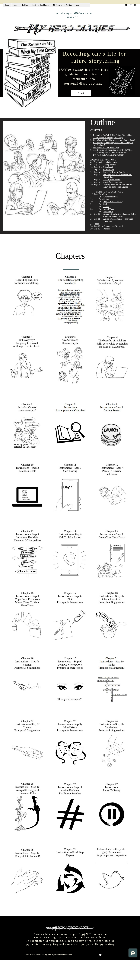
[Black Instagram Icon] (135, 5)
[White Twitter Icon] (100, 955)
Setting (106, 199)
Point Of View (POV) (112, 201)
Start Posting (108, 169)
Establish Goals (109, 167)
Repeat (106, 229)
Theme (106, 206)
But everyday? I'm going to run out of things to (113, 142)
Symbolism (108, 211)
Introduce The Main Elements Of (117, 174)
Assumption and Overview (105, 162)
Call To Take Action (111, 179)
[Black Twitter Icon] (126, 5)
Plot (105, 194)
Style (105, 204)
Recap (96, 224)
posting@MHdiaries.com (90, 934)
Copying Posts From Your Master (117, 184)
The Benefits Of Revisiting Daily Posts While (112, 150)
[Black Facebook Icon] (130, 5)
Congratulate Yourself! (113, 226)
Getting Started (109, 165)
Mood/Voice (108, 209)
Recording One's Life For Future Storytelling (112, 135)
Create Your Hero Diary (113, 182)
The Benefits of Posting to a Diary (108, 137)
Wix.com (68, 954)
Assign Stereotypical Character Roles (119, 214)
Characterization (110, 197)
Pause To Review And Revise (116, 172)
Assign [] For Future (118, 219)
